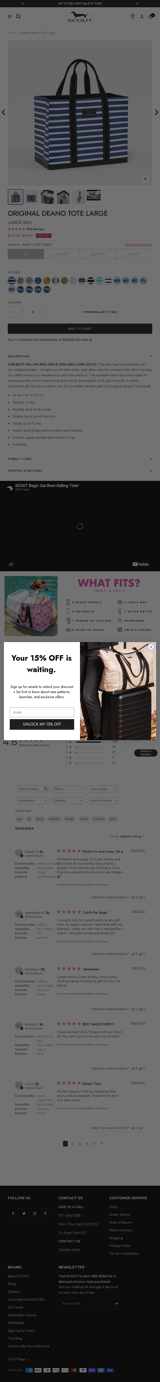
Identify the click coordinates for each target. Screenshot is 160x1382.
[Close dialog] (151, 647)
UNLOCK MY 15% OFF (42, 724)
